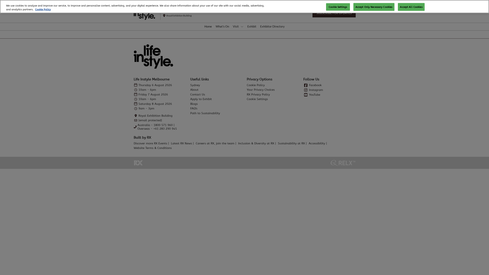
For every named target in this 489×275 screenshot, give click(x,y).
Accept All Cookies (411, 6)
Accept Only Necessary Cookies (374, 6)
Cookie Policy (43, 9)
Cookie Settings (338, 6)
